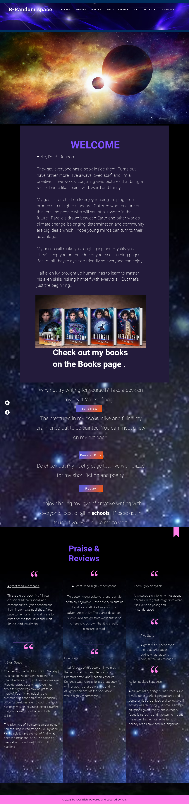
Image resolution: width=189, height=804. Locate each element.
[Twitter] (7, 402)
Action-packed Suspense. (146, 681)
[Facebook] (7, 412)
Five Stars (147, 635)
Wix (123, 799)
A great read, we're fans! (23, 586)
